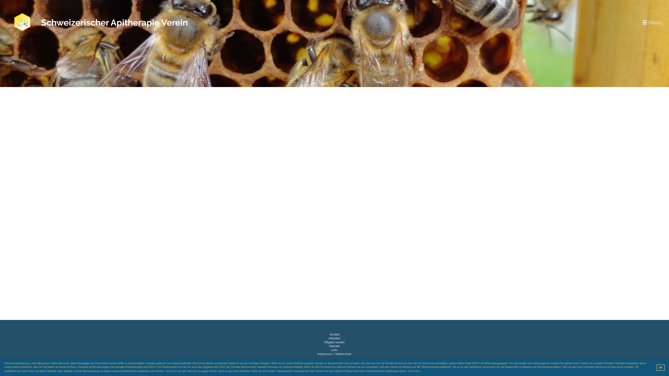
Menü (654, 22)
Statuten (334, 346)
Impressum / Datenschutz (334, 354)
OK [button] (660, 367)
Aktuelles (334, 338)
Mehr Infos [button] (414, 371)
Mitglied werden (334, 342)
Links (334, 350)
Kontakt (334, 334)
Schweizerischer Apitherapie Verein (114, 22)
